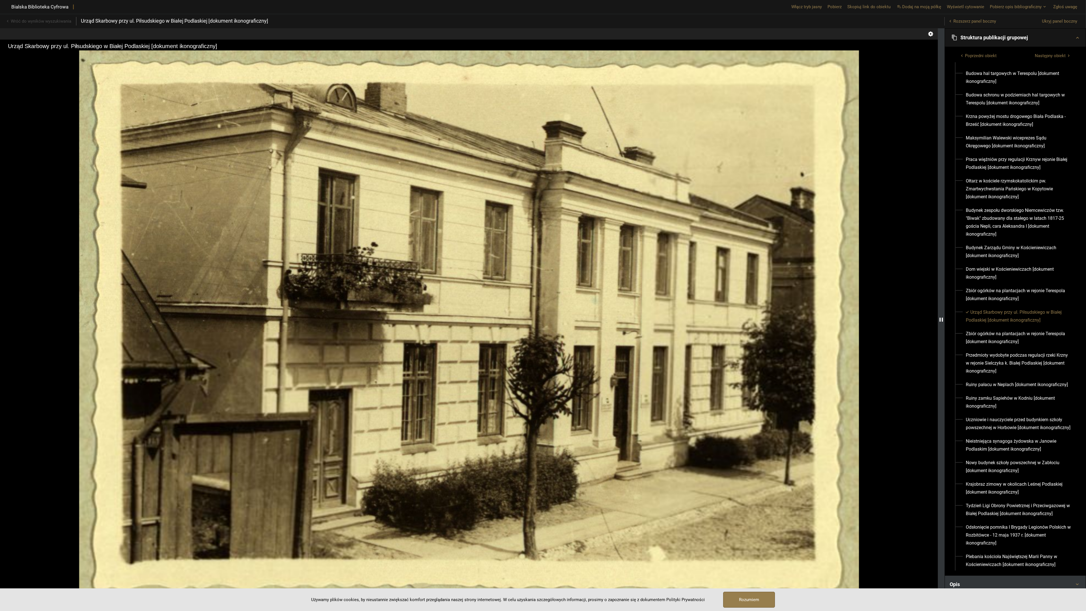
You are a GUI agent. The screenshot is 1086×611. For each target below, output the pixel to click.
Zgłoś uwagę (1065, 6)
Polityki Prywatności (685, 599)
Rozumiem (749, 599)
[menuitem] (1018, 77)
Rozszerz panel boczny (974, 21)
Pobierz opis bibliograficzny (1016, 6)
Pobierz (835, 6)
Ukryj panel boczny (1059, 21)
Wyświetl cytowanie (965, 6)
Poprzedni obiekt (981, 55)
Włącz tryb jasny (806, 6)
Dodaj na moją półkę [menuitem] (921, 6)
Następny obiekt (1050, 55)
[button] (1015, 38)
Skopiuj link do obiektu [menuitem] (869, 6)
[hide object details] (941, 319)
